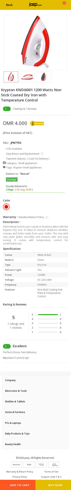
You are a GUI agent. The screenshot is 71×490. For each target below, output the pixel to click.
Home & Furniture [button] (15, 412)
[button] (4, 77)
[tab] (35, 380)
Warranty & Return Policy (19, 471)
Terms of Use (51, 471)
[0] (64, 6)
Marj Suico (16, 357)
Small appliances (27, 163)
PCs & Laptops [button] (13, 423)
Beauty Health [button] (13, 444)
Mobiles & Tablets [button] (15, 401)
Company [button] (10, 380)
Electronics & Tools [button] (16, 391)
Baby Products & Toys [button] (17, 433)
